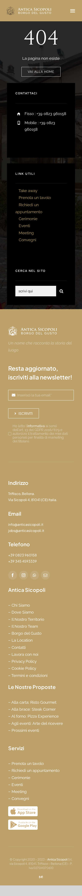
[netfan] (41, 877)
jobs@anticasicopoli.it (26, 530)
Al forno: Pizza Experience (35, 716)
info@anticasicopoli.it (25, 524)
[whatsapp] (34, 575)
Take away (28, 190)
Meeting (26, 232)
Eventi (24, 225)
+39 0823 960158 (22, 555)
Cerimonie (28, 218)
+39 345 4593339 (22, 561)
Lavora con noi (25, 654)
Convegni (27, 239)
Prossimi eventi (25, 730)
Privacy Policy (24, 661)
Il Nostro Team (25, 626)
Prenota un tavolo (35, 197)
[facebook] (20, 143)
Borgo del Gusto (26, 633)
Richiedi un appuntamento (36, 770)
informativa (36, 426)
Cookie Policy (24, 668)
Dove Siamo (23, 612)
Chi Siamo (21, 605)
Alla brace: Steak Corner (33, 709)
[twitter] (31, 143)
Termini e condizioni (29, 675)
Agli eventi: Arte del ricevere (37, 723)
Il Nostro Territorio (28, 619)
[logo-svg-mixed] (29, 8)
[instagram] (43, 143)
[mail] (45, 575)
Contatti (19, 647)
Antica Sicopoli (57, 859)
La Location (22, 640)
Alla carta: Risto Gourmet (33, 702)
